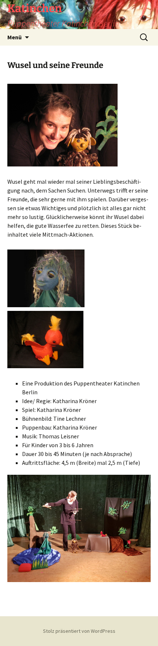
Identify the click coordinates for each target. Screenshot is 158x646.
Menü (14, 37)
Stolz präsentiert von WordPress (79, 631)
